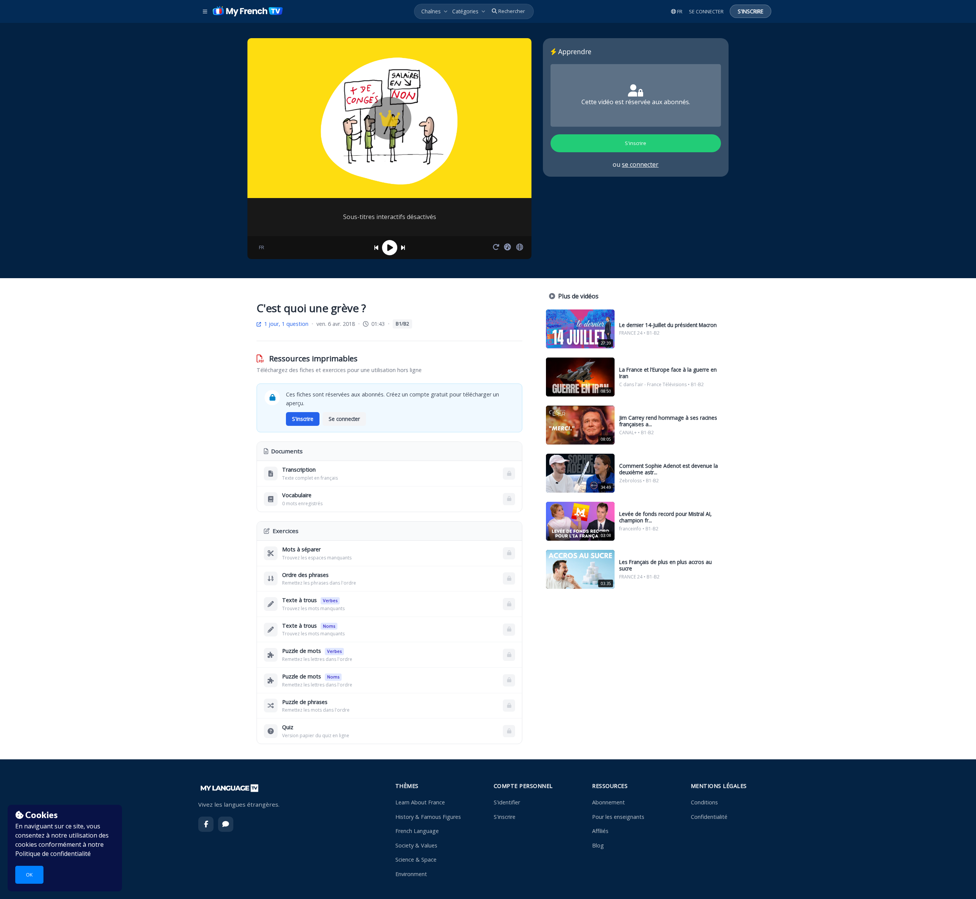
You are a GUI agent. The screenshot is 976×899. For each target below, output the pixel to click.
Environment (411, 874)
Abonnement (608, 802)
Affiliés (600, 831)
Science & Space (416, 859)
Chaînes (431, 11)
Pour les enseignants (618, 816)
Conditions (704, 802)
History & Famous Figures (428, 816)
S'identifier (507, 802)
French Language (417, 831)
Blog (598, 845)
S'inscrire (504, 816)
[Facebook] (206, 824)
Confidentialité (709, 816)
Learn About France (420, 802)
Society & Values (416, 845)
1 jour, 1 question (285, 323)
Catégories (465, 11)
